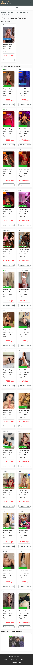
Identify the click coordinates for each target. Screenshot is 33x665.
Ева (4, 310)
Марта (20, 551)
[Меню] (30, 2)
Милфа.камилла (23, 270)
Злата (4, 391)
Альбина (5, 431)
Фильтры (4, 8)
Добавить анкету (14, 656)
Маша (4, 25)
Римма (5, 471)
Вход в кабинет (9, 659)
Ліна (20, 230)
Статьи (21, 659)
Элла (21, 109)
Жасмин (5, 551)
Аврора (6, 190)
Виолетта (5, 591)
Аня (20, 69)
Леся (20, 431)
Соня (20, 591)
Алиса (21, 150)
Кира (5, 150)
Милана (21, 511)
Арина (4, 350)
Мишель (21, 391)
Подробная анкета (8, 60)
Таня (5, 109)
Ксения (20, 350)
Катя (5, 69)
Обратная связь (16, 662)
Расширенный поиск (25, 8)
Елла (5, 270)
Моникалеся (6, 230)
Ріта (4, 511)
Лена (20, 190)
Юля (20, 471)
